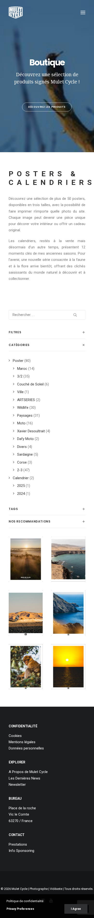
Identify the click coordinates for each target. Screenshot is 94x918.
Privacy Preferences (20, 909)
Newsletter (17, 784)
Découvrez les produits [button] (47, 106)
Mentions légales (22, 742)
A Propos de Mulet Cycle (28, 772)
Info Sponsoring (21, 851)
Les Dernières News (24, 778)
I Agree (76, 909)
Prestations (18, 844)
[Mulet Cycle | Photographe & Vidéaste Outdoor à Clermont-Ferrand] (16, 12)
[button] (83, 12)
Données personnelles (26, 748)
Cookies (15, 736)
